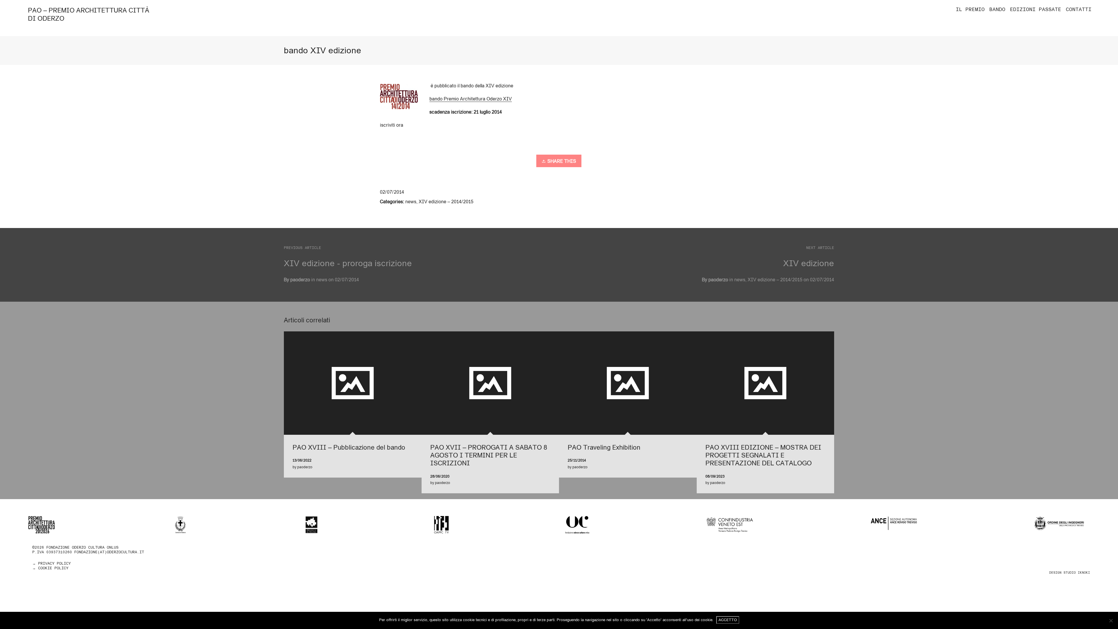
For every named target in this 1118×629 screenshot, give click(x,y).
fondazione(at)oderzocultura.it (109, 552)
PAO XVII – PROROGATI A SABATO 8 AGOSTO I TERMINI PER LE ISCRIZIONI (488, 455)
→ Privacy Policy (51, 563)
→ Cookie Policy (50, 568)
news (410, 201)
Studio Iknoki (1077, 573)
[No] (1111, 620)
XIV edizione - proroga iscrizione (348, 263)
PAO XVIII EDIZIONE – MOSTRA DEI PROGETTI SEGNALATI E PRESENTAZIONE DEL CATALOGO (763, 455)
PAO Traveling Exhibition (604, 447)
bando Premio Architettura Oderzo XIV (470, 99)
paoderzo (718, 279)
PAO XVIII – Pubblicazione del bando (349, 447)
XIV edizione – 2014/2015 (446, 201)
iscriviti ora (391, 125)
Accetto (728, 619)
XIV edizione (808, 263)
